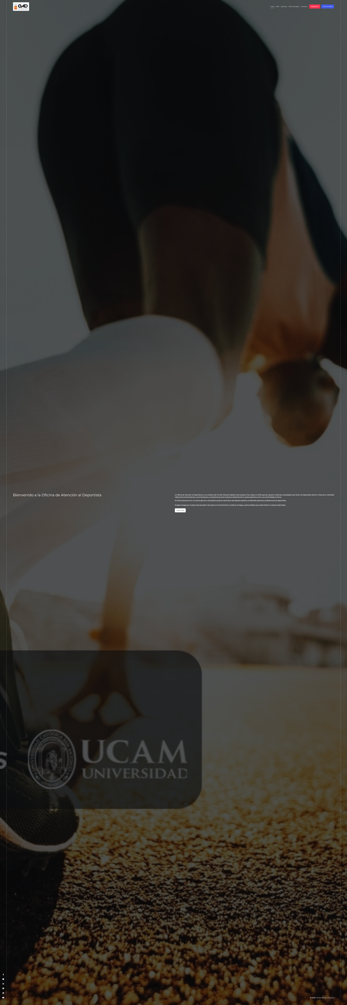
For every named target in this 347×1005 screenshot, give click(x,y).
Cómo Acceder (293, 6)
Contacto (304, 6)
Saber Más (180, 510)
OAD (277, 6)
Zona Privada (327, 6)
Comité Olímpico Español (325, 998)
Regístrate (314, 6)
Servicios (284, 6)
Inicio (272, 6)
